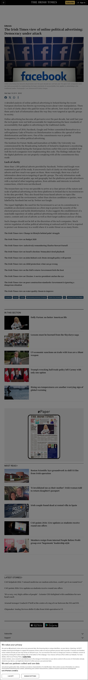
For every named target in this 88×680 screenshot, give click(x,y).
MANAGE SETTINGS (30, 676)
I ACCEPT (11, 676)
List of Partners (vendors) (10, 670)
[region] (44, 660)
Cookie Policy (27, 657)
